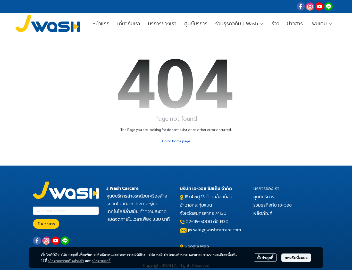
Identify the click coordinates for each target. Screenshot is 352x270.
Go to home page (176, 140)
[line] (328, 6)
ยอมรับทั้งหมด (296, 257)
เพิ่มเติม (319, 23)
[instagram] (310, 6)
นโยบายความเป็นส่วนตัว (66, 260)
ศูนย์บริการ (263, 196)
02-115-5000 (199, 221)
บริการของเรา (266, 188)
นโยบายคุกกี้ (101, 260)
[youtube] (319, 6)
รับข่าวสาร (46, 224)
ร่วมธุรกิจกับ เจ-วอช (272, 204)
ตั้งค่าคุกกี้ (265, 257)
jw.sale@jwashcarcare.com (214, 229)
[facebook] (301, 6)
